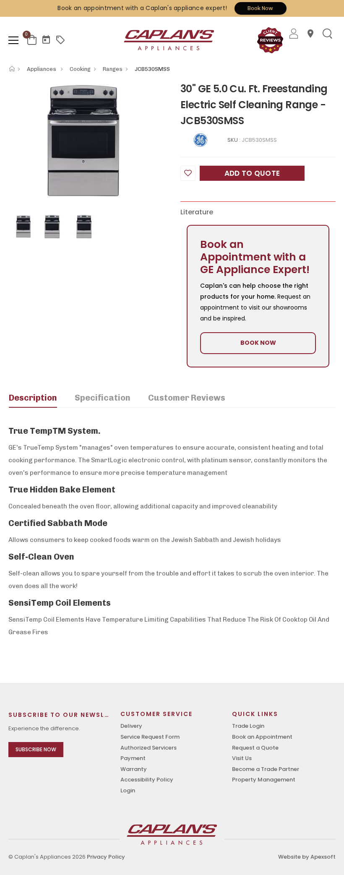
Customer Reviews (186, 398)
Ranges (112, 69)
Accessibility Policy (146, 780)
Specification (102, 398)
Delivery (131, 726)
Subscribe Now (36, 749)
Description (33, 398)
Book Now (260, 8)
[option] (88, 140)
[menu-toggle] (13, 40)
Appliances (42, 69)
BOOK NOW (258, 343)
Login (127, 790)
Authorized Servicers (148, 748)
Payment (133, 758)
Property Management (263, 780)
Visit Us (242, 758)
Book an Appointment (262, 737)
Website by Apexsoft (307, 857)
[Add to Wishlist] (187, 173)
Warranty (133, 769)
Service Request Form (150, 737)
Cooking (80, 69)
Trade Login (248, 726)
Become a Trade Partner (265, 769)
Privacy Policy (106, 857)
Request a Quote (255, 748)
